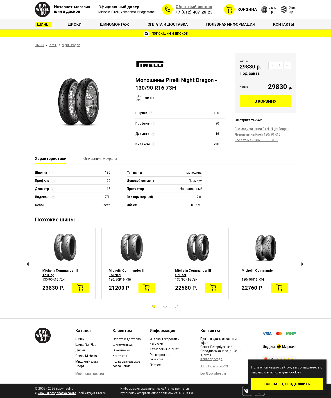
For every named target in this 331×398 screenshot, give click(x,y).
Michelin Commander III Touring (60, 273)
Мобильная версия (89, 373)
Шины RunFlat (85, 344)
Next (302, 264)
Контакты (283, 24)
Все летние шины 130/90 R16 (256, 140)
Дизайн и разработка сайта (55, 393)
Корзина (247, 9)
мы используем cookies (282, 372)
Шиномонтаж (114, 24)
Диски (75, 24)
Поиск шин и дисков (169, 33)
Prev (28, 264)
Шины (43, 24)
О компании (121, 350)
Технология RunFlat (164, 349)
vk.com (247, 391)
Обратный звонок (194, 6)
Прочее (155, 365)
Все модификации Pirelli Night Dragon (262, 129)
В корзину (265, 101)
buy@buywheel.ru (213, 373)
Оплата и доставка (167, 24)
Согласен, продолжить (287, 384)
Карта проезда (211, 359)
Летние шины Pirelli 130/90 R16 (257, 134)
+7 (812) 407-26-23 (194, 12)
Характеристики (50, 158)
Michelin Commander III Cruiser (193, 273)
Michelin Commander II (259, 270)
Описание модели (100, 158)
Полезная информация (230, 24)
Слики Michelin (86, 356)
